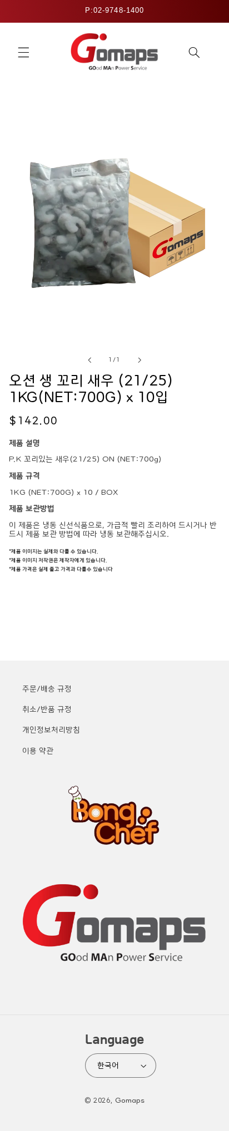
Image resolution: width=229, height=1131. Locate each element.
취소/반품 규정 (47, 709)
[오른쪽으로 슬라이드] (139, 360)
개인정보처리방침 (51, 730)
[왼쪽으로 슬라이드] (89, 360)
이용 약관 (37, 751)
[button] (23, 52)
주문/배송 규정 (47, 689)
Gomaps (130, 1100)
